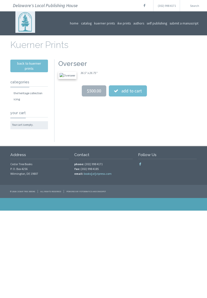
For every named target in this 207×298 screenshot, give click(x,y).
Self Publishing (157, 23)
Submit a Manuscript (184, 23)
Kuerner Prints (104, 23)
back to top (103, 204)
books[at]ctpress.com (98, 174)
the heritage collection (28, 93)
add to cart (130, 91)
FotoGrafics (85, 191)
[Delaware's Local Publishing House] (25, 34)
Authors (138, 23)
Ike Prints (124, 23)
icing (17, 99)
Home (74, 23)
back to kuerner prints (29, 66)
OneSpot (101, 191)
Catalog (86, 23)
